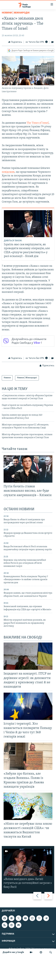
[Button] (15, 42)
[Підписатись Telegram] (46, 918)
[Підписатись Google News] (11, 918)
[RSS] (4, 925)
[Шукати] (50, 952)
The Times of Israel (38, 123)
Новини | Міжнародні (16, 13)
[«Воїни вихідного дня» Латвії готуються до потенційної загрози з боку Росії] (28, 862)
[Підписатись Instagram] (32, 918)
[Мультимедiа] (31, 952)
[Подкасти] (40, 952)
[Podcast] (11, 925)
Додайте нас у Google (13, 952)
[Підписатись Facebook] (4, 918)
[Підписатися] (18, 925)
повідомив (8, 172)
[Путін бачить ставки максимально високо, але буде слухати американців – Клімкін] (28, 469)
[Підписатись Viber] (39, 918)
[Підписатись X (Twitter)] (18, 918)
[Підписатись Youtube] (25, 918)
